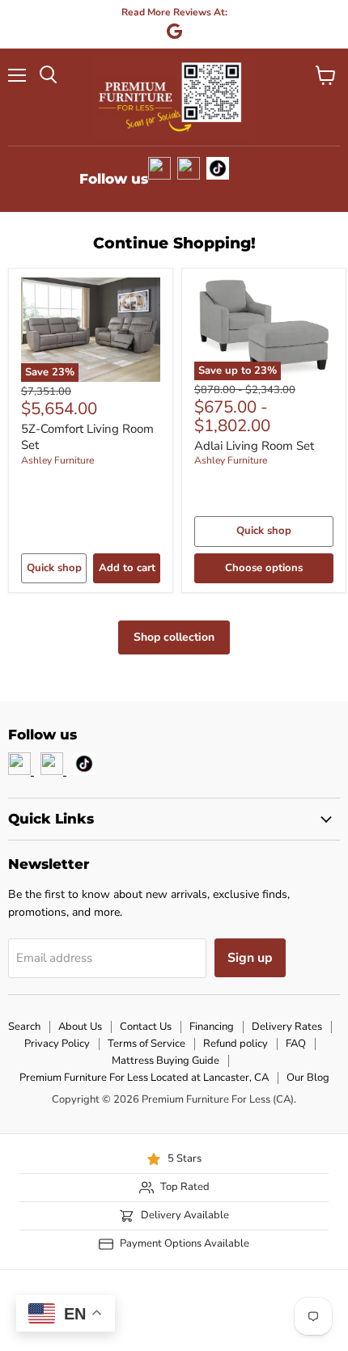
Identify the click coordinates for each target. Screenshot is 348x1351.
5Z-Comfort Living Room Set (87, 437)
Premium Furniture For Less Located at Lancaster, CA (144, 1077)
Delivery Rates (287, 1026)
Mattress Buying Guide (165, 1060)
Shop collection (174, 637)
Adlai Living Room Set (254, 446)
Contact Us (146, 1026)
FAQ (296, 1043)
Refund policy (235, 1043)
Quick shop (54, 568)
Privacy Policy (57, 1043)
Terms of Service (146, 1043)
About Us (80, 1026)
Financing (211, 1026)
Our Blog (307, 1077)
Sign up (250, 958)
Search (24, 1026)
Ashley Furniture (57, 460)
